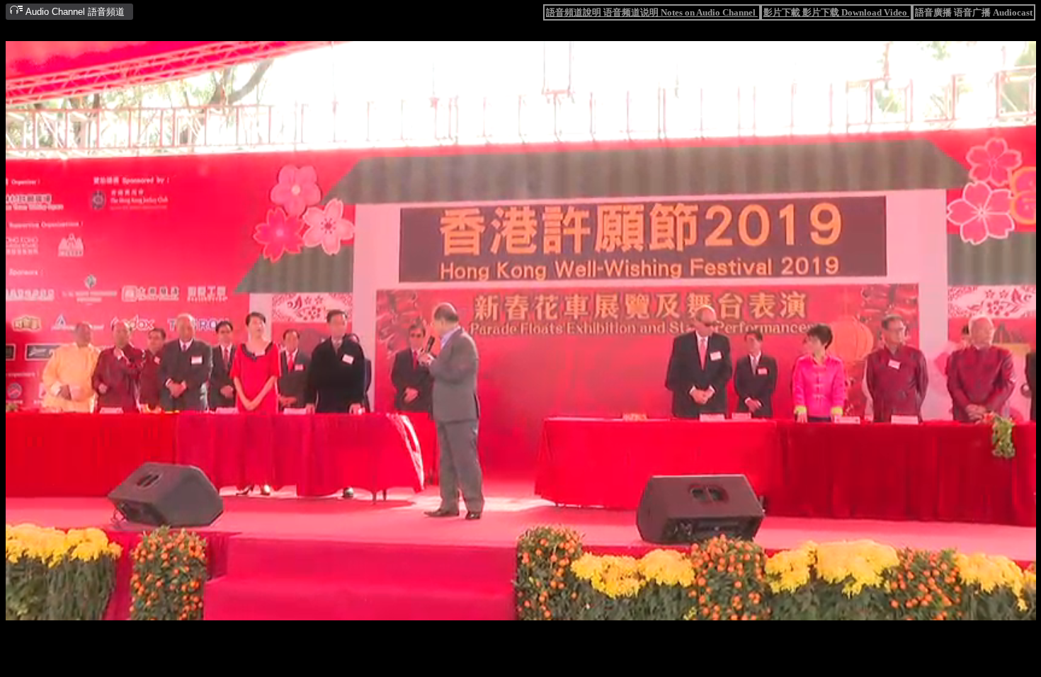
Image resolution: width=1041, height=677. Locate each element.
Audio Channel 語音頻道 (74, 11)
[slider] (476, 610)
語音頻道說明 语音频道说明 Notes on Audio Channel (652, 12)
